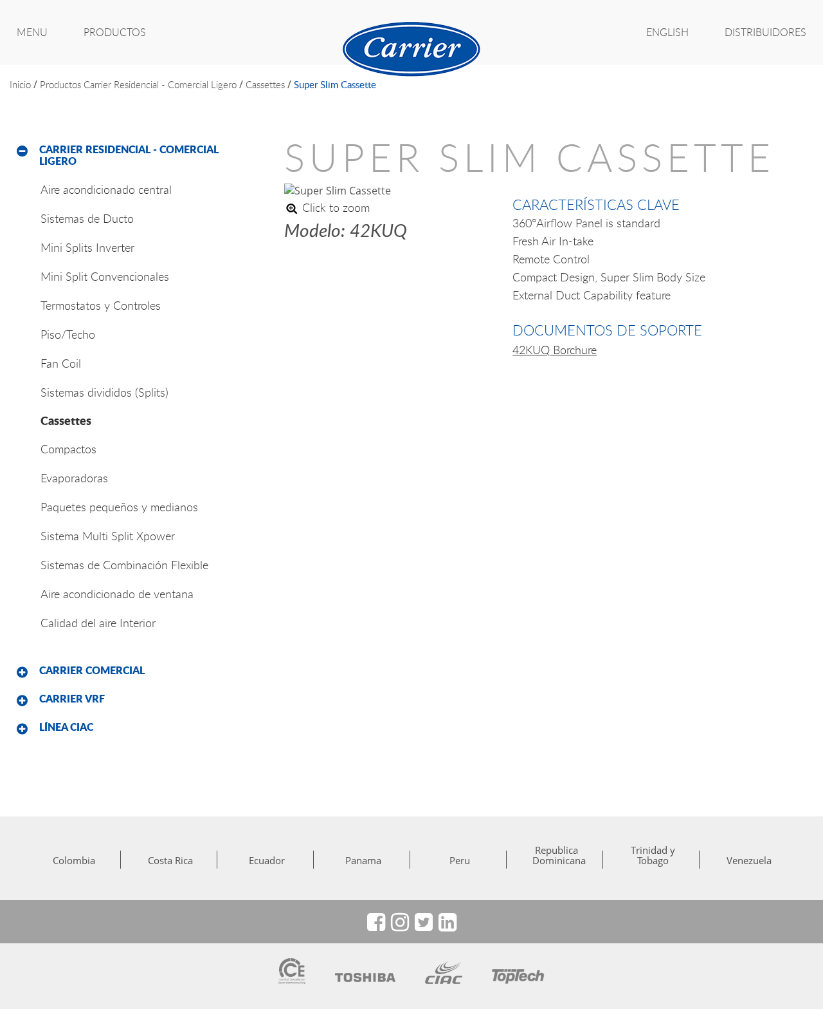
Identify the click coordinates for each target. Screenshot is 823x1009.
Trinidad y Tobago (653, 855)
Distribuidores (765, 32)
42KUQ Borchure (554, 349)
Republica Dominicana (556, 855)
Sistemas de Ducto (87, 218)
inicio (20, 84)
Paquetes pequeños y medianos (119, 506)
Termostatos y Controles (101, 305)
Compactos (68, 448)
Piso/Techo (68, 334)
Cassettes (265, 84)
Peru (459, 860)
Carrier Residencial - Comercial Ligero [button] (129, 155)
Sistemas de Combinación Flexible (124, 564)
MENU (32, 32)
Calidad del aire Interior (98, 622)
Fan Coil (61, 363)
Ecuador (267, 860)
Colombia (74, 860)
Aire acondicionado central (106, 189)
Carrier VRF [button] (72, 698)
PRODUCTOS (115, 32)
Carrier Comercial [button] (92, 670)
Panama (363, 860)
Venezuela (749, 860)
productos (60, 84)
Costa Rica (170, 860)
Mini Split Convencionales (105, 276)
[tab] (137, 155)
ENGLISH (667, 32)
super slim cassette (335, 84)
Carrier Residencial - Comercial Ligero (160, 84)
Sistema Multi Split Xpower (108, 535)
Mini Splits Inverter (87, 247)
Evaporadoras (74, 477)
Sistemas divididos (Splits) (104, 392)
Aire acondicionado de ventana (117, 593)
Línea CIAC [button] (66, 727)
